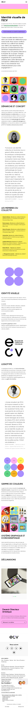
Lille (15, 660)
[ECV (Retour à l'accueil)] (3, 1)
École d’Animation (5, 668)
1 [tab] (12, 596)
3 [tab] (15, 596)
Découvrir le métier (8, 622)
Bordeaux (6, 660)
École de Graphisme (15, 668)
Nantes (11, 660)
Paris (2, 660)
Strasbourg (3, 661)
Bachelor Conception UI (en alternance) (16, 675)
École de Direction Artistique (7, 666)
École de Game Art (19, 666)
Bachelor (3, 672)
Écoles (2, 665)
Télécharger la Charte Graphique (14, 31)
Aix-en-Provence (20, 660)
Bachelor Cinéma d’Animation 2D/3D (9, 677)
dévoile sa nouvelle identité (11, 25)
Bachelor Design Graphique (7, 674)
